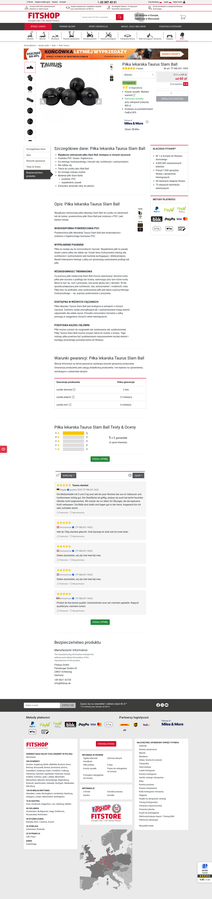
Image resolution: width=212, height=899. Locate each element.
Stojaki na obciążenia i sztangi (152, 799)
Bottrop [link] (29, 767)
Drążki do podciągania (149, 813)
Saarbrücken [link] (40, 783)
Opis (28, 155)
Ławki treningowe (147, 770)
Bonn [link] (68, 764)
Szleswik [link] (50, 783)
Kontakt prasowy (115, 791)
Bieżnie (142, 753)
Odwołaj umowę (106, 743)
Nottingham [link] (59, 796)
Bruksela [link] (41, 829)
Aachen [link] (29, 764)
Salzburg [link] (60, 804)
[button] (30, 67)
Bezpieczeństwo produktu (34, 174)
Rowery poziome (146, 784)
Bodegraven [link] (42, 811)
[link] (134, 95)
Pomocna (63, 512)
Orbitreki (143, 746)
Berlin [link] (45, 764)
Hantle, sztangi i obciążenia (151, 777)
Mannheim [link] (59, 777)
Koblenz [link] (29, 777)
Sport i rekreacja (98, 26)
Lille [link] (28, 837)
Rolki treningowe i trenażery (151, 791)
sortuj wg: (68, 475)
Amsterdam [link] (31, 811)
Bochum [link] (61, 764)
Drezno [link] (64, 767)
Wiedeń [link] (68, 804)
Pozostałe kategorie (170, 26)
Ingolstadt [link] (49, 774)
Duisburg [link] (41, 770)
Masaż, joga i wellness (133, 26)
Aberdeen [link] (30, 793)
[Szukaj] (119, 17)
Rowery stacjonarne (148, 749)
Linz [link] (53, 804)
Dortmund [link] (55, 767)
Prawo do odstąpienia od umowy (117, 770)
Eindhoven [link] (59, 811)
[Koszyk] (183, 17)
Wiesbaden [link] (69, 783)
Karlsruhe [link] (59, 774)
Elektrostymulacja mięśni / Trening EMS (156, 816)
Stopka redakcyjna (42, 2)
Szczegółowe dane (35, 149)
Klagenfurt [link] (46, 804)
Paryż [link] (33, 837)
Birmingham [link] (47, 793)
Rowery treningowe (147, 774)
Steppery (143, 795)
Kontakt (63, 2)
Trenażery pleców (147, 809)
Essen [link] (48, 770)
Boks (54, 45)
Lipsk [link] (44, 777)
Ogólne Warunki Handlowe (90, 760)
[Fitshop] (44, 17)
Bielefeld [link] (53, 764)
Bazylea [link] (29, 822)
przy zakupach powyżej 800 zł (137, 102)
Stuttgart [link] (59, 783)
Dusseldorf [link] (31, 770)
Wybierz (128, 74)
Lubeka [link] (50, 777)
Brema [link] (47, 767)
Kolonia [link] (37, 777)
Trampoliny (144, 763)
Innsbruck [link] (35, 804)
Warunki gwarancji (35, 161)
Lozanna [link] (43, 822)
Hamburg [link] (30, 774)
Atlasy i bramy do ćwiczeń (150, 760)
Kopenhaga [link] (31, 844)
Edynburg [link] (68, 793)
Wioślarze (143, 756)
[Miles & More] (172, 722)
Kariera (55, 2)
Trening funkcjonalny (148, 802)
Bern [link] (36, 822)
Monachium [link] (31, 780)
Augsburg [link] (38, 764)
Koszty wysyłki (89, 768)
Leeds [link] (38, 793)
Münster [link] (41, 780)
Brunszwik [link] (38, 767)
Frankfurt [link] (56, 770)
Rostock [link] (29, 783)
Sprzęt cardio (38, 26)
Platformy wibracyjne (148, 820)
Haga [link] (51, 811)
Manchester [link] (47, 796)
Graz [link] (28, 804)
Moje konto (177, 2)
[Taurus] (51, 65)
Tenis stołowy (145, 767)
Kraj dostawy (153, 2)
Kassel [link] (67, 774)
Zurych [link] (51, 822)
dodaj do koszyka (172, 98)
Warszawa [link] (31, 757)
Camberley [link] (58, 793)
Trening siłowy (67, 26)
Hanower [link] (39, 774)
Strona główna (29, 45)
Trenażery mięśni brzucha (150, 806)
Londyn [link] (38, 796)
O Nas (110, 765)
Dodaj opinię (100, 459)
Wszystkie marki (146, 826)
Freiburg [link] (65, 770)
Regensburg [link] (63, 780)
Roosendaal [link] (31, 814)
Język (166, 2)
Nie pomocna (78, 512)
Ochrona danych (114, 758)
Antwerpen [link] (31, 829)
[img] (147, 122)
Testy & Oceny (33, 166)
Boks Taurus (64, 45)
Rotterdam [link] (42, 814)
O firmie (30, 2)
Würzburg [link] (30, 786)
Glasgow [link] (30, 796)
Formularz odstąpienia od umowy (93, 777)
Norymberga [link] (51, 780)
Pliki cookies (88, 765)
